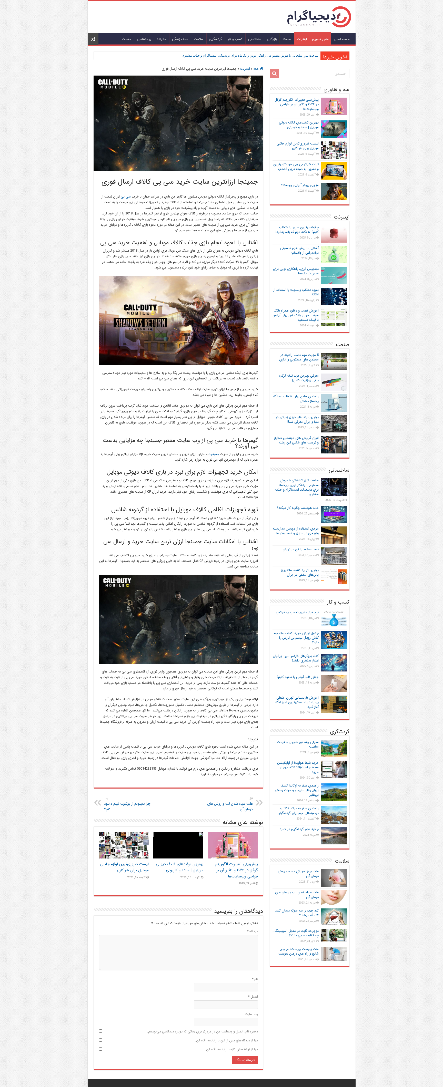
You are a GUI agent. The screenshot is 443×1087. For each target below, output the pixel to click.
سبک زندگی (180, 39)
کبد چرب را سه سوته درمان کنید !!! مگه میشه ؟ (297, 913)
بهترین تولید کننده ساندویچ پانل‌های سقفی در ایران (300, 572)
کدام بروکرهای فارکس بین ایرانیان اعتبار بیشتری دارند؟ (296, 658)
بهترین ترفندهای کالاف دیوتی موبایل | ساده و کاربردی (179, 867)
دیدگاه (252, 931)
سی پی (126, 196)
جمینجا (214, 454)
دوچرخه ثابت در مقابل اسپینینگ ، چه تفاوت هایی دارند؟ (296, 933)
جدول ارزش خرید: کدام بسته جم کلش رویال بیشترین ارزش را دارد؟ (296, 637)
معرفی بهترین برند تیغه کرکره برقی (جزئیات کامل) (299, 378)
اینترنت (302, 39)
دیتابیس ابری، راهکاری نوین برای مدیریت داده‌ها (296, 271)
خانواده (161, 39)
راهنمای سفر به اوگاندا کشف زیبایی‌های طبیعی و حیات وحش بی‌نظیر (297, 790)
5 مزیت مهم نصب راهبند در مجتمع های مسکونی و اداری (299, 357)
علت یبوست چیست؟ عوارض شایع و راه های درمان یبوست (298, 951)
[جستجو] (274, 73)
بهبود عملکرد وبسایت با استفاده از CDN (296, 292)
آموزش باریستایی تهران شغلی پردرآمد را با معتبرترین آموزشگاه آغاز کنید (297, 702)
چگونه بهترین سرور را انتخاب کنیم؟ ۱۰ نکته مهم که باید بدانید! (297, 230)
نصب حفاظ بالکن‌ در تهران (301, 549)
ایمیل (253, 996)
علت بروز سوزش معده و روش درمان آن (298, 874)
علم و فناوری (320, 39)
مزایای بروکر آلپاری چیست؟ (300, 185)
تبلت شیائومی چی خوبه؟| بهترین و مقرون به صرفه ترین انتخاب (296, 167)
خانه (256, 68)
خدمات (126, 39)
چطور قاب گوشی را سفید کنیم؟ (298, 677)
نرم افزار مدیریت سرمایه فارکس (297, 612)
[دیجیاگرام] (319, 16)
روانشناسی (144, 39)
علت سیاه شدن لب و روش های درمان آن (230, 804)
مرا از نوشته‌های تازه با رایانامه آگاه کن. (231, 1049)
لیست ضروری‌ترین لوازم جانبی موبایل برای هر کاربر (124, 867)
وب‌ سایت (251, 1014)
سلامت (199, 39)
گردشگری (215, 39)
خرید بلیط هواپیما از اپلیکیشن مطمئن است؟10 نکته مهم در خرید (298, 767)
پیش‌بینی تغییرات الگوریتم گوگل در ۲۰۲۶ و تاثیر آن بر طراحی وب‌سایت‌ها (236, 870)
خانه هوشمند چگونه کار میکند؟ (298, 508)
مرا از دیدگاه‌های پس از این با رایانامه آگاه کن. (226, 1040)
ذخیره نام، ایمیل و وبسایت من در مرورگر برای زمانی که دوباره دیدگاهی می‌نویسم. (202, 1031)
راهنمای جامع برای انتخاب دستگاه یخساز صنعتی (296, 399)
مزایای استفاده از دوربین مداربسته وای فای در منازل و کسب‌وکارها (296, 531)
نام (255, 979)
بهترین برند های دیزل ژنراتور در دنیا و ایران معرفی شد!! (297, 420)
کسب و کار (235, 39)
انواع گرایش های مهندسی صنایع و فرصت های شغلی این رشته (296, 440)
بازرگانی (272, 39)
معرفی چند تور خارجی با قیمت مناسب (298, 744)
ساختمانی (254, 39)
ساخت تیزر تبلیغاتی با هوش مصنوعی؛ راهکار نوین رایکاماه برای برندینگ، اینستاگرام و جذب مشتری (250, 55)
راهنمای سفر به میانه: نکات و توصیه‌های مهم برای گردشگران (298, 811)
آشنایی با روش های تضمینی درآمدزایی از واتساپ (299, 250)
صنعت (287, 39)
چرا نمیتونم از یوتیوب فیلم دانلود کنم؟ (127, 804)
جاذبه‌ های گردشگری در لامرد (299, 829)
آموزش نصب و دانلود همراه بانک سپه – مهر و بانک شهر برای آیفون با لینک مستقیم (296, 315)
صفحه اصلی (342, 39)
